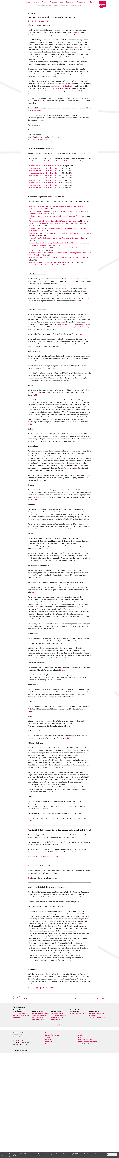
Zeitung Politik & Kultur (85, 1039)
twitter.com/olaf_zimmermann (39, 139)
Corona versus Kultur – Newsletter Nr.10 (44, 166)
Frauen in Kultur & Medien (86, 1044)
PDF (47, 21)
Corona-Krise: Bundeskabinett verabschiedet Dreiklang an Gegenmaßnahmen (57, 238)
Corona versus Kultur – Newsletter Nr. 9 (43, 168)
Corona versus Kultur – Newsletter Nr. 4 (43, 180)
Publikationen (69, 2)
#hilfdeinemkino (46, 787)
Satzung (47, 1037)
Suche (47, 1044)
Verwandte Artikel (19, 1007)
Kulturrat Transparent (52, 1035)
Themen (44, 2)
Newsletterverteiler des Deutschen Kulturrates (61, 161)
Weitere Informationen (35, 1156)
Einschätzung (50, 91)
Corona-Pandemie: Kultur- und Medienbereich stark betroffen (51, 262)
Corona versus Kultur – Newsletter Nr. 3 (44, 183)
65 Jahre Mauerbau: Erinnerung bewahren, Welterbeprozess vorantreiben (59, 1016)
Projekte (36, 2)
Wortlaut (76, 32)
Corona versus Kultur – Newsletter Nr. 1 (44, 187)
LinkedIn (80, 1035)
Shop (79, 1037)
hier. (63, 670)
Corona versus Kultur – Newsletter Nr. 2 (44, 185)
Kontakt (47, 1033)
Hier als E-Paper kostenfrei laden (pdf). (43, 857)
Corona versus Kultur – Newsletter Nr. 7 (43, 173)
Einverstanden (112, 1155)
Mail (32, 984)
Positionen (53, 2)
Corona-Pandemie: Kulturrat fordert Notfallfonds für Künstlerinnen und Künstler (58, 257)
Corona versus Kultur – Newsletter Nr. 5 (43, 178)
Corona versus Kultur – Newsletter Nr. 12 (89, 999)
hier (57, 118)
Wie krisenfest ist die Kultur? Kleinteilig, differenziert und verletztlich (54, 221)
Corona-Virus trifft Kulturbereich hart (43, 265)
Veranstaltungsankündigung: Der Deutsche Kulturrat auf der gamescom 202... (40, 1016)
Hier (57, 88)
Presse (61, 2)
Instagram (81, 1033)
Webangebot (36, 110)
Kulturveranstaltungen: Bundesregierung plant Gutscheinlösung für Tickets (56, 216)
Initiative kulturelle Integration (87, 1042)
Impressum (48, 1042)
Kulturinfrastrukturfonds (63, 86)
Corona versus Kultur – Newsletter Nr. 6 (43, 175)
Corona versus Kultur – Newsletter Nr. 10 (27, 999)
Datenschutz (49, 1039)
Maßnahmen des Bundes (73, 279)
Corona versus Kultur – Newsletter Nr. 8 (43, 170)
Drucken (41, 21)
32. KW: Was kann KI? (77, 1013)
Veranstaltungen (82, 2)
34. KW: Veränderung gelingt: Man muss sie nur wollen (21, 1015)
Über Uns (27, 2)
